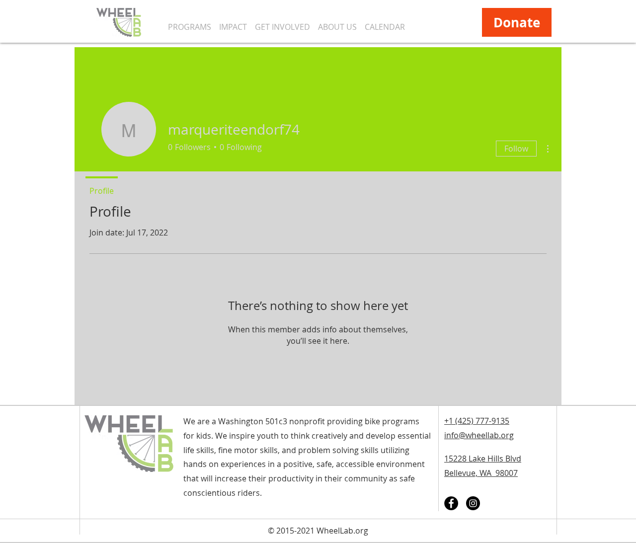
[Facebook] (451, 503)
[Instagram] (473, 503)
